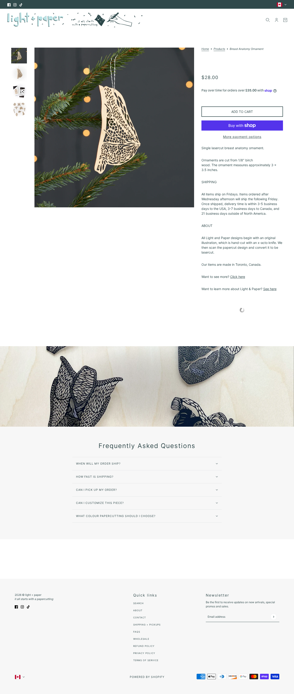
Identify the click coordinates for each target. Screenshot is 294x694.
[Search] (267, 20)
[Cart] (285, 20)
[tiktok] (20, 4)
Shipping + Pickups (147, 624)
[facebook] (9, 4)
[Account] (276, 20)
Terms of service (145, 660)
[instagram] (14, 4)
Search (138, 603)
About (137, 610)
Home (205, 49)
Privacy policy (144, 653)
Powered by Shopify (147, 677)
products (219, 49)
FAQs (136, 631)
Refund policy (144, 646)
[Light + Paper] (75, 19)
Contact (139, 617)
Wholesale (141, 638)
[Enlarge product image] (114, 127)
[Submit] (273, 617)
